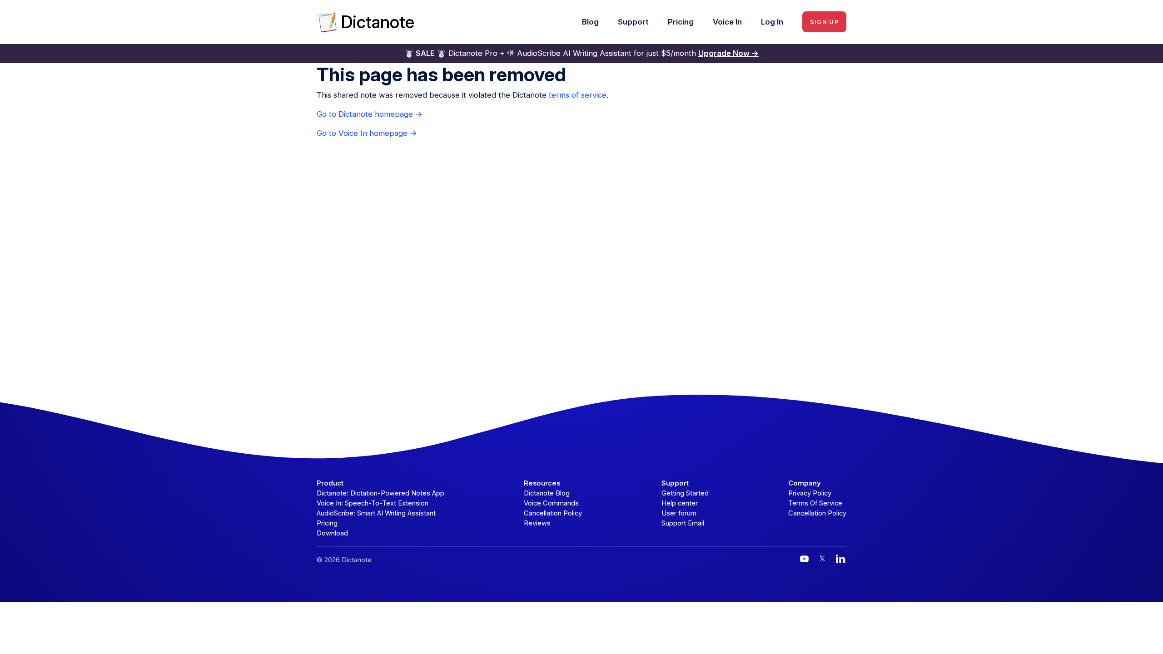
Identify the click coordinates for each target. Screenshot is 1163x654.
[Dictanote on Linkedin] (840, 559)
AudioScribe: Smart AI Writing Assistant (376, 513)
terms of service (577, 94)
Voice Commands (551, 503)
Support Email (682, 523)
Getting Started (685, 493)
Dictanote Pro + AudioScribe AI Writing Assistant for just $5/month (581, 53)
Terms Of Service (815, 503)
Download (332, 533)
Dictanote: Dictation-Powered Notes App (380, 493)
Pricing (681, 21)
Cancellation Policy (553, 513)
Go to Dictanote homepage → (369, 114)
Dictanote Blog (547, 493)
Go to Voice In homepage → (367, 133)
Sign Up (824, 22)
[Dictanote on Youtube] (804, 559)
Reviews (537, 523)
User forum (678, 513)
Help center (679, 503)
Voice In (727, 21)
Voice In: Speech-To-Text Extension (372, 503)
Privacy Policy (809, 493)
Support (633, 21)
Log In (772, 21)
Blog (590, 21)
